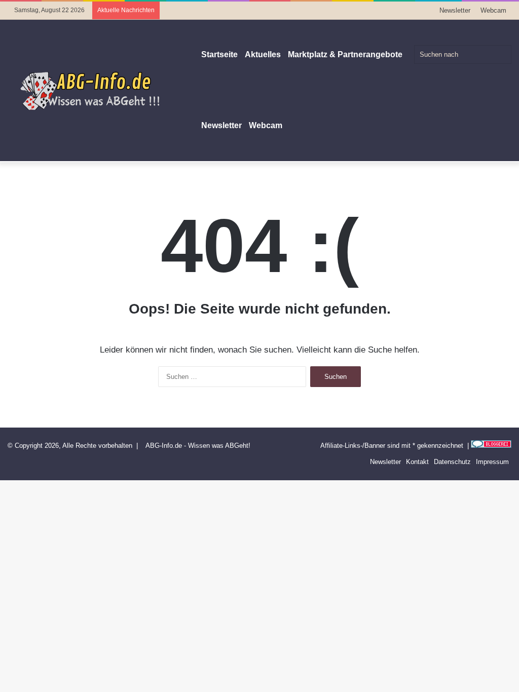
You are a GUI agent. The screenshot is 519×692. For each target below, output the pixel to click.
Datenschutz (452, 462)
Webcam (493, 10)
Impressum (492, 462)
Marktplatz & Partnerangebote (345, 54)
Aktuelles (263, 54)
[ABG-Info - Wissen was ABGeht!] (96, 90)
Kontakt (417, 462)
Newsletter (454, 10)
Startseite (219, 54)
